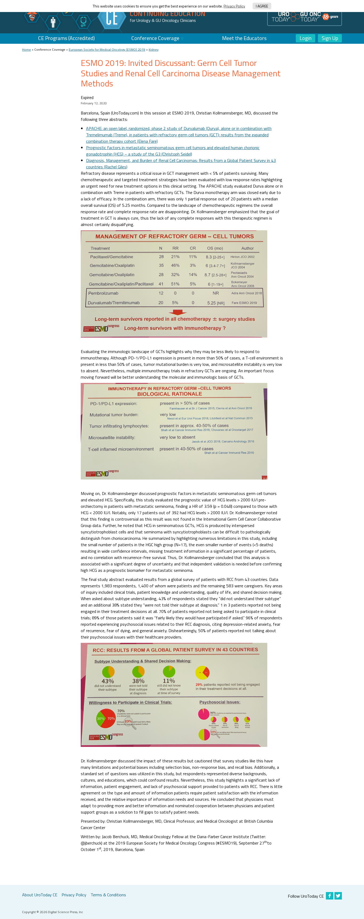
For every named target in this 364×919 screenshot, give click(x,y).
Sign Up (330, 38)
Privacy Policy (234, 6)
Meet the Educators (244, 38)
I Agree (262, 6)
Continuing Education (167, 13)
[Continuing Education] (75, 16)
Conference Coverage (155, 38)
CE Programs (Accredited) (66, 38)
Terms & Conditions (108, 895)
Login (306, 38)
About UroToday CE (39, 895)
